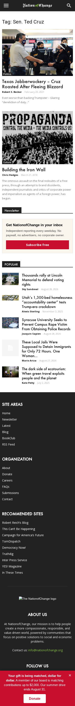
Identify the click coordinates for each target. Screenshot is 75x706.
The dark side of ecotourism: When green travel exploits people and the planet (44, 373)
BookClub (8, 438)
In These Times (12, 572)
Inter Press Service (14, 560)
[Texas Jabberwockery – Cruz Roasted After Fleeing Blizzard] (37, 52)
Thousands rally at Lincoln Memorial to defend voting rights (43, 280)
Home (6, 413)
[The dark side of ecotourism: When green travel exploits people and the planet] (10, 371)
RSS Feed (8, 444)
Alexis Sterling (31, 311)
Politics (7, 74)
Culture (7, 162)
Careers (7, 480)
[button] (69, 5)
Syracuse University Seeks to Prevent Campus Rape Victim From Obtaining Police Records (46, 324)
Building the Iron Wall (23, 169)
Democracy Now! (14, 548)
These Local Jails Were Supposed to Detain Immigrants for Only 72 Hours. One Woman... (46, 349)
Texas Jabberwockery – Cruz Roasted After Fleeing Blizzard (32, 83)
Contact (7, 499)
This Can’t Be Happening (18, 529)
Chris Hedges (10, 174)
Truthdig (7, 554)
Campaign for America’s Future (23, 535)
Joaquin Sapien (31, 333)
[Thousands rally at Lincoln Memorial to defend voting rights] (10, 279)
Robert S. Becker (12, 91)
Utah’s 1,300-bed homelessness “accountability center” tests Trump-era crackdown (47, 302)
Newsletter (9, 419)
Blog (5, 432)
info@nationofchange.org (45, 650)
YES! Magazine (12, 566)
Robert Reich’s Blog (15, 523)
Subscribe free (37, 245)
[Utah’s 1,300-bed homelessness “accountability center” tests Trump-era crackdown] (10, 298)
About (6, 468)
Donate (7, 474)
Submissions (10, 493)
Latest (6, 426)
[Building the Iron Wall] (37, 137)
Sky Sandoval (30, 289)
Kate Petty (28, 382)
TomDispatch (11, 541)
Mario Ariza (29, 360)
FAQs (5, 487)
